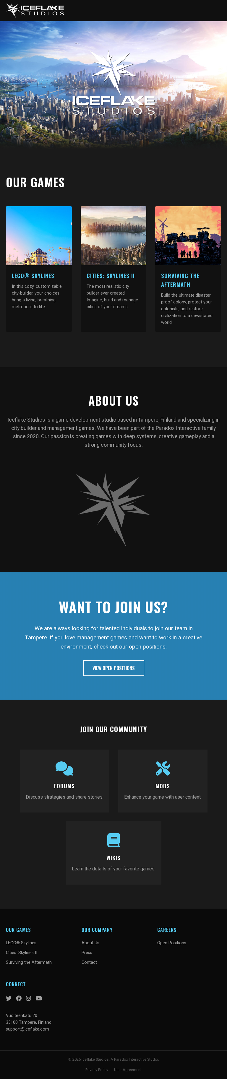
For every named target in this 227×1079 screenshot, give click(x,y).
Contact (89, 962)
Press (87, 952)
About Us (90, 942)
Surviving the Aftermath (29, 962)
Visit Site (39, 236)
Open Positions (171, 942)
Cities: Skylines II (21, 952)
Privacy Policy (96, 1069)
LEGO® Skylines (21, 942)
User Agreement (128, 1069)
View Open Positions (114, 668)
